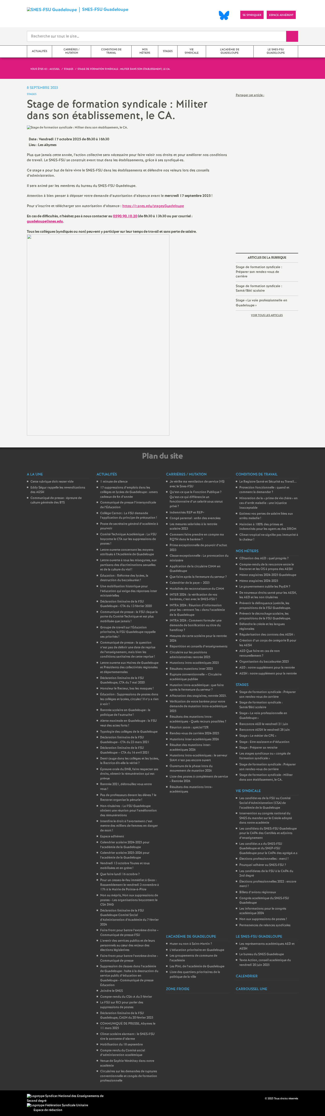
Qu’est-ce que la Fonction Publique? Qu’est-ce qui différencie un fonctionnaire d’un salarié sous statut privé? (196, 499)
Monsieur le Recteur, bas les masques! (126, 688)
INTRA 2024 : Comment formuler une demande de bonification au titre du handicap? (196, 625)
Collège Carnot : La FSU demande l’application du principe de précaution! (128, 515)
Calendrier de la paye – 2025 (190, 583)
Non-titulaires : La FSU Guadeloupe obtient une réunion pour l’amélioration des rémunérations (128, 811)
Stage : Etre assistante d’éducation (264, 742)
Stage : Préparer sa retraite (258, 748)
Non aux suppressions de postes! (263, 919)
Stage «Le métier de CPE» (257, 736)
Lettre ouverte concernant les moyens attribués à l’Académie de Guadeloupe (127, 552)
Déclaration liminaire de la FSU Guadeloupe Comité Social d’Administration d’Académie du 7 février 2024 (129, 917)
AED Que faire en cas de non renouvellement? (259, 653)
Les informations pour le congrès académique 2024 (262, 911)
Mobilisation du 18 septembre (121, 1044)
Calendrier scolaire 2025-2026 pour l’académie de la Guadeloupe (124, 855)
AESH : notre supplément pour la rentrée (268, 673)
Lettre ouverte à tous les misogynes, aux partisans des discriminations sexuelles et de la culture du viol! (128, 565)
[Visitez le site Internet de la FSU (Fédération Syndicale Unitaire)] (57, 1105)
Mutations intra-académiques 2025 (194, 663)
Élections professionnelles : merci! (263, 859)
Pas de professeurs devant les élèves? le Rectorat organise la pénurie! (128, 798)
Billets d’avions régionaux (257, 892)
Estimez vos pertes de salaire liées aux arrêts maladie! (266, 516)
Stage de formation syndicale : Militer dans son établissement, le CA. (266, 777)
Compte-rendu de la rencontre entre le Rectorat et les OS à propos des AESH (266, 567)
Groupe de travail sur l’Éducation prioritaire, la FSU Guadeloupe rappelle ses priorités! (128, 632)
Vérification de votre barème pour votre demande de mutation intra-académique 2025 (198, 706)
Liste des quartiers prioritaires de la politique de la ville (195, 974)
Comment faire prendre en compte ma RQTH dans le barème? (197, 537)
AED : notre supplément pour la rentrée (267, 667)
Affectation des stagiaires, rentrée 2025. (198, 696)
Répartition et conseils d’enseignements (198, 646)
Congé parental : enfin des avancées (195, 518)
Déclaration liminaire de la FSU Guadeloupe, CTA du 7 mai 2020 (122, 680)
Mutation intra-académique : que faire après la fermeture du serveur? (197, 687)
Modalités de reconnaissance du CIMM (197, 589)
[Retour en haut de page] (18, 1098)
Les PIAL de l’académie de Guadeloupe (197, 966)
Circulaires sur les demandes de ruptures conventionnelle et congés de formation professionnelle (128, 1076)
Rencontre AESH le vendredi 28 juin (264, 730)
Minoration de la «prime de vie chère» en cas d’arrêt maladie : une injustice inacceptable (268, 503)
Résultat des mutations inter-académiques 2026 (190, 747)
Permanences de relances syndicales (265, 925)
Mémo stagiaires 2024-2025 (258, 581)
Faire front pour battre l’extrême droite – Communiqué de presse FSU (129, 932)
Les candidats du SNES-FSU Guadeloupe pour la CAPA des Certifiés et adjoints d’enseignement (268, 833)
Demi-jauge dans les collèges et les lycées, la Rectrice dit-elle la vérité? (129, 761)
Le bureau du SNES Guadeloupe (261, 954)
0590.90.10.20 (125, 216)
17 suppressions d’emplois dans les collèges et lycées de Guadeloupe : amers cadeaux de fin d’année (129, 492)
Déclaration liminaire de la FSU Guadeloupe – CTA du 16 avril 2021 (124, 750)
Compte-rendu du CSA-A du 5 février (126, 997)
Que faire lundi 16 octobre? (120, 874)
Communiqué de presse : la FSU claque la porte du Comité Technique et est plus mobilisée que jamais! (129, 617)
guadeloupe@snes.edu (45, 221)
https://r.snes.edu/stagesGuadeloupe (153, 206)
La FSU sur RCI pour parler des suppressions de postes (121, 1005)
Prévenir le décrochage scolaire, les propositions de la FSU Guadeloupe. (265, 616)
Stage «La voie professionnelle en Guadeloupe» (261, 303)
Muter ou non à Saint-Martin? (191, 944)
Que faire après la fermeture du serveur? (198, 577)
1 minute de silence (114, 482)
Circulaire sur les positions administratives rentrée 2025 (190, 655)
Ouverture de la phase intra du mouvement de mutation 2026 (191, 768)
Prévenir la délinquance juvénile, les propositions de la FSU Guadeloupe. (265, 605)
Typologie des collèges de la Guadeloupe (129, 732)
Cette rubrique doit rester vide (52, 482)
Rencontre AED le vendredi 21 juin (263, 724)
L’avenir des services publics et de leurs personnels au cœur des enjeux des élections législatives (127, 945)
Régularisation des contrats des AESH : (267, 634)
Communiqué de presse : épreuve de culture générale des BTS (56, 500)
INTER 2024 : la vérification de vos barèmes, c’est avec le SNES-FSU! (193, 597)
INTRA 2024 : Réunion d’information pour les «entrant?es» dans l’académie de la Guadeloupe (197, 610)
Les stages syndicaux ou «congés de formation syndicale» (265, 756)
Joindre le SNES (111, 991)
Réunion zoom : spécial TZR (189, 727)
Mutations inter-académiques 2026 (194, 739)
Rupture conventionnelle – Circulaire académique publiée (196, 677)
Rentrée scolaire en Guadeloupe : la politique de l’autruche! (125, 712)
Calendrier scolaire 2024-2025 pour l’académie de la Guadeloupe (124, 845)
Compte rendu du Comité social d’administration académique (122, 1053)
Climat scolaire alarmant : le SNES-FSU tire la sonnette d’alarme (127, 1036)
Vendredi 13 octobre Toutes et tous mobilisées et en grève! (125, 865)
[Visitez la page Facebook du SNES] (261, 1098)
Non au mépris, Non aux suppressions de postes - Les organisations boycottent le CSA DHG (129, 900)
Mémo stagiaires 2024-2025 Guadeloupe (267, 575)
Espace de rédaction (48, 1110)
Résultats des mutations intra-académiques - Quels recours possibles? (198, 719)
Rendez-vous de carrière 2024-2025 (194, 733)
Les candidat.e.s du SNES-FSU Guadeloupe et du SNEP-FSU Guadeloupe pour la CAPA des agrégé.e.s (268, 848)
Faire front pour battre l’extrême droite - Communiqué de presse (129, 958)
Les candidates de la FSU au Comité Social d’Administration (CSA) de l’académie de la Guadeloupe (265, 803)
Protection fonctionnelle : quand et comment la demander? (264, 490)
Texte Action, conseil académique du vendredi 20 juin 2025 (265, 962)
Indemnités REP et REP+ (187, 512)
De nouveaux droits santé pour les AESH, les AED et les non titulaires (268, 595)
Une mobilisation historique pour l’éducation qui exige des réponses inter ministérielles (128, 591)
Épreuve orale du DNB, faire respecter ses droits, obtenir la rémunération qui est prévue (129, 774)
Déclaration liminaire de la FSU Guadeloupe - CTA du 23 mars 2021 (124, 740)
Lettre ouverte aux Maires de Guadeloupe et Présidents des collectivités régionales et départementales (129, 667)
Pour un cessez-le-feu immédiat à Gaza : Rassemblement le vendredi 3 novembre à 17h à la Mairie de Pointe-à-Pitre (129, 885)
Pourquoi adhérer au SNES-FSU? (262, 865)
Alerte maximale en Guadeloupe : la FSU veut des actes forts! (128, 723)
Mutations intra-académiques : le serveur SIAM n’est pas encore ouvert (198, 758)
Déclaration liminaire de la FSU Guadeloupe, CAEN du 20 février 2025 (126, 1015)
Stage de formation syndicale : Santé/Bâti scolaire (259, 288)
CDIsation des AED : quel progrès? (264, 558)
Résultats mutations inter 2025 (191, 669)
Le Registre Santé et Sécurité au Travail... (268, 482)
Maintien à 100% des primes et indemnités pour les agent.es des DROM (267, 527)
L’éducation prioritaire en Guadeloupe (197, 950)
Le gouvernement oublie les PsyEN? (264, 586)
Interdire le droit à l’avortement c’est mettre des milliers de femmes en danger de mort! (129, 826)
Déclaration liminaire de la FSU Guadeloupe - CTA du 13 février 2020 (126, 604)
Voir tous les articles (267, 315)
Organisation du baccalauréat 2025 (264, 662)
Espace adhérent (112, 836)
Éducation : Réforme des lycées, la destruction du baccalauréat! (124, 578)
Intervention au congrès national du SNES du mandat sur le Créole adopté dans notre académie (265, 818)
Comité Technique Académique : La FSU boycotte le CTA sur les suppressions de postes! (128, 539)
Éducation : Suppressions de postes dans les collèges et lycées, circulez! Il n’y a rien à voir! (129, 699)
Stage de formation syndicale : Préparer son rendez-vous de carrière (259, 272)
